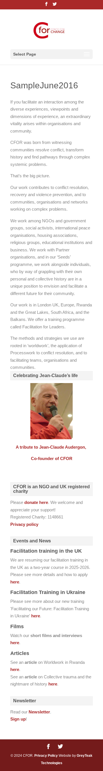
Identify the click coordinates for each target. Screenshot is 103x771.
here (14, 581)
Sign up (18, 719)
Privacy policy (24, 524)
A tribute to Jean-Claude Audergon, (51, 447)
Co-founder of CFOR (51, 458)
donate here (36, 502)
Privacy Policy (46, 756)
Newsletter (39, 711)
